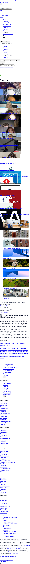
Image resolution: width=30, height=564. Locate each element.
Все (5, 377)
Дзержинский (3, 430)
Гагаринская (3, 411)
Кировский (3, 433)
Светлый (5, 375)
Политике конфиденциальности (16, 552)
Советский (2, 437)
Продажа (5, 21)
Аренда (5, 19)
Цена (2, 63)
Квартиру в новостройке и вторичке (10, 60)
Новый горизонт (7, 389)
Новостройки (6, 23)
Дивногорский (7, 393)
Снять (4, 47)
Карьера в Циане (7, 535)
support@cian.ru (14, 553)
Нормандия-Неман (8, 394)
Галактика (5, 385)
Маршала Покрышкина (6, 421)
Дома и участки (7, 24)
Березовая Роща (4, 403)
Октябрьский (3, 435)
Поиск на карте (7, 519)
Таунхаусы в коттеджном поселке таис (10, 346)
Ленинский (3, 441)
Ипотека (5, 27)
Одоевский (6, 386)
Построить (6, 51)
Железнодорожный (5, 438)
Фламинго (5, 373)
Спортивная (3, 410)
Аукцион (5, 520)
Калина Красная (7, 366)
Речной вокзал (3, 416)
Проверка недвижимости (9, 533)
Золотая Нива (3, 405)
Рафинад (5, 388)
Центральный (3, 445)
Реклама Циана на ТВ (8, 522)
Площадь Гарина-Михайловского (8, 415)
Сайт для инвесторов (8, 536)
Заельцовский (3, 432)
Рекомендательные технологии (8, 556)
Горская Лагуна (7, 391)
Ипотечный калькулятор (9, 531)
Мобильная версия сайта (6, 560)
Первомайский (4, 443)
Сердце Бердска (7, 370)
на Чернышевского (8, 364)
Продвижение (6, 528)
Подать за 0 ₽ (6, 57)
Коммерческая (7, 26)
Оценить (5, 52)
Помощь (5, 530)
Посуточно (6, 49)
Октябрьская (3, 407)
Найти (11, 67)
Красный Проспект (5, 413)
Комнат (2, 62)
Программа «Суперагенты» (10, 523)
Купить (5, 46)
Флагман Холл (7, 383)
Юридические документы (10, 517)
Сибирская (3, 424)
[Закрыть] (1, 4)
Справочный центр (8, 515)
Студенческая (3, 418)
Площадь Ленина (4, 422)
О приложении (4, 561)
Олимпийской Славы (8, 369)
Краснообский (7, 372)
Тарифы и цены (7, 525)
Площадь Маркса (4, 408)
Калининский (3, 440)
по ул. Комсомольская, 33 (9, 367)
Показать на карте (4, 67)
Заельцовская (3, 419)
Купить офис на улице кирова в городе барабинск (13, 348)
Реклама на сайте (7, 527)
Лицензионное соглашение (14, 548)
